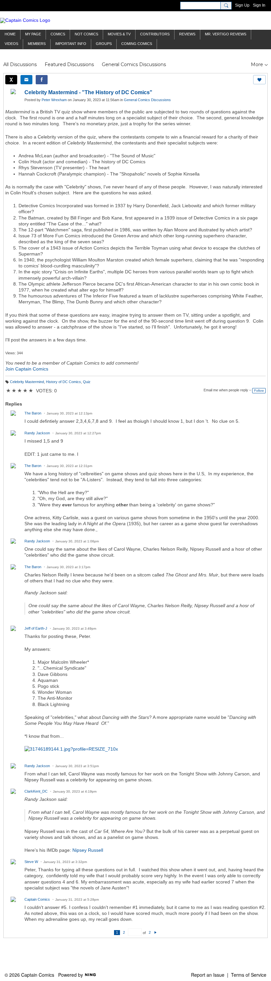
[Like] (259, 79)
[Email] (26, 79)
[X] (11, 79)
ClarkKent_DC (36, 791)
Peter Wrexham (54, 100)
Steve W (31, 862)
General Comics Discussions (134, 64)
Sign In (259, 5)
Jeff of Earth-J (35, 628)
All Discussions (20, 64)
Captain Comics (37, 899)
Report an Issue (207, 974)
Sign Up (242, 5)
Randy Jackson (37, 433)
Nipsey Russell (87, 850)
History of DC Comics (63, 382)
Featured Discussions (69, 64)
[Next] (155, 932)
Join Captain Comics (26, 369)
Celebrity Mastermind (27, 382)
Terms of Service (248, 974)
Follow (259, 390)
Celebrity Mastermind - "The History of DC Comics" (88, 92)
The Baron (32, 413)
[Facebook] (42, 79)
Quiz (87, 382)
